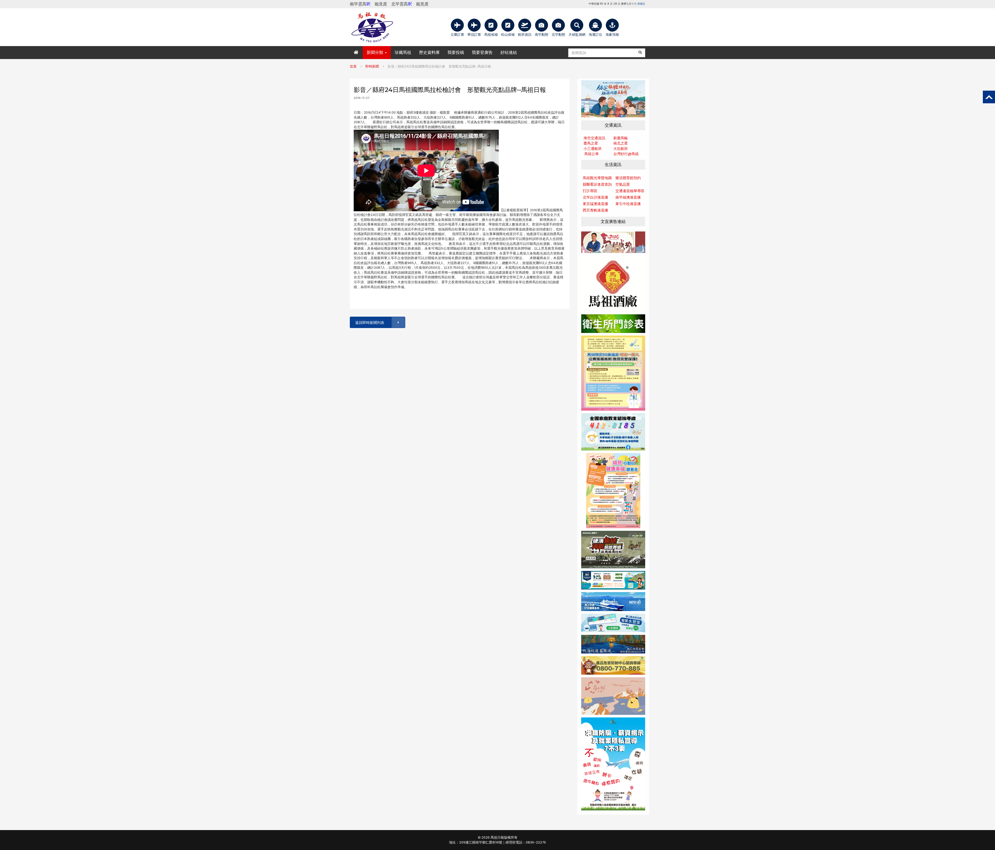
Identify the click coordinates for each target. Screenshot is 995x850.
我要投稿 (455, 52)
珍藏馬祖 (403, 52)
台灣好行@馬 (624, 153)
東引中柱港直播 (628, 203)
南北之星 (620, 143)
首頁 (353, 66)
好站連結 (508, 52)
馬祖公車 (591, 153)
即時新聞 (372, 66)
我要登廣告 (482, 52)
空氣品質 (622, 184)
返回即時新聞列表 (369, 322)
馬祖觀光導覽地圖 (597, 177)
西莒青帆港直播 (595, 210)
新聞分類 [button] (375, 52)
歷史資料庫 (429, 52)
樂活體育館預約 (628, 177)
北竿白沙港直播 (595, 197)
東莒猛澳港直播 (595, 203)
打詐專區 (590, 190)
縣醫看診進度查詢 (597, 184)
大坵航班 (620, 148)
